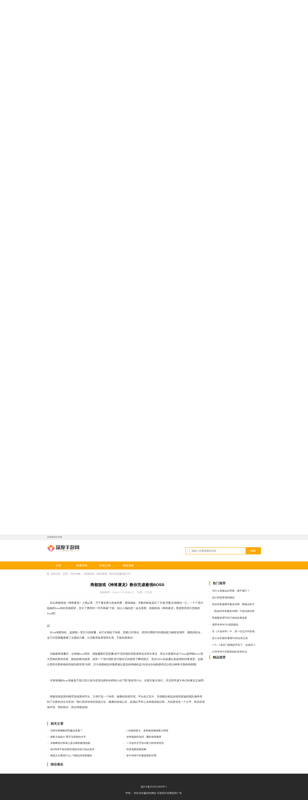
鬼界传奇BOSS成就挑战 (225, 624)
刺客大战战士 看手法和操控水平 (68, 737)
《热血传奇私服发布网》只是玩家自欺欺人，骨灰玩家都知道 (235, 611)
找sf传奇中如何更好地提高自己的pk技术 (72, 749)
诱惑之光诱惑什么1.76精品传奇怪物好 (71, 755)
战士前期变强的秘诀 (223, 597)
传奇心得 (105, 565)
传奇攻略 (128, 565)
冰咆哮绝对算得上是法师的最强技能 (70, 743)
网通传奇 (82, 565)
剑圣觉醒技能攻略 (136, 749)
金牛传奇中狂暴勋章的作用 (141, 755)
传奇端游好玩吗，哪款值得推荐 (143, 737)
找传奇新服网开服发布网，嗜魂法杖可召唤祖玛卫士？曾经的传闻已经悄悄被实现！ (235, 604)
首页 (58, 565)
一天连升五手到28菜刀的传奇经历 (145, 743)
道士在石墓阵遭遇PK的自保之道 (230, 638)
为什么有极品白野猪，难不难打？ (231, 590)
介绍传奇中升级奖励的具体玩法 (229, 651)
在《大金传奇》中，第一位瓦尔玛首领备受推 (235, 631)
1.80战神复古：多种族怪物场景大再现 (147, 730)
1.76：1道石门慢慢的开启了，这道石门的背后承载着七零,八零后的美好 (235, 645)
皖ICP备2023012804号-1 (154, 786)
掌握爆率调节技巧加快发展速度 (229, 618)
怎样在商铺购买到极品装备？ (66, 730)
